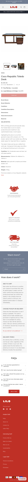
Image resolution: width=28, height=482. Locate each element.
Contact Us (6, 425)
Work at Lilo (6, 444)
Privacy (5, 464)
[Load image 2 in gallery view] (14, 66)
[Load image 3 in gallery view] (21, 66)
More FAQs (14, 391)
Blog (4, 451)
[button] (3, 7)
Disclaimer (5, 467)
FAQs (4, 418)
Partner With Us (7, 438)
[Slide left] (1, 66)
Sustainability (6, 448)
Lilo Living (16, 480)
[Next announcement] (25, 2)
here (2, 175)
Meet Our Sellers (7, 441)
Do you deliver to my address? (11, 331)
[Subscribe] (23, 269)
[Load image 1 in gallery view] (7, 66)
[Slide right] (26, 66)
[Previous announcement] (2, 2)
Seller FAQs (6, 428)
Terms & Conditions (8, 460)
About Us (5, 421)
